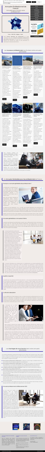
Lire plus (15, 99)
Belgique (18, 34)
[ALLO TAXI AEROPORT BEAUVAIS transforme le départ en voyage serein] (38, 61)
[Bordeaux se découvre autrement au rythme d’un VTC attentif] (7, 61)
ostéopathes (34, 272)
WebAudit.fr (41, 451)
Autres (37, 19)
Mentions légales (9, 451)
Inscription (37, 36)
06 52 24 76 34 (33, 441)
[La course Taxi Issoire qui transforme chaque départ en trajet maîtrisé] (38, 108)
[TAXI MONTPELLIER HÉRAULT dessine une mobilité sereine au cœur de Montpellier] (28, 61)
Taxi (37, 6)
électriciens (20, 272)
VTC (37, 8)
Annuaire (37, 10)
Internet (37, 13)
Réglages (9, 3)
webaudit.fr (40, 437)
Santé (37, 17)
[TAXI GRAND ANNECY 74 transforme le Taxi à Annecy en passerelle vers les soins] (17, 108)
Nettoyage (37, 15)
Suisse (21, 34)
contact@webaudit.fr (35, 442)
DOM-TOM (13, 34)
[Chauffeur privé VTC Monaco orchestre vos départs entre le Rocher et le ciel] (7, 108)
